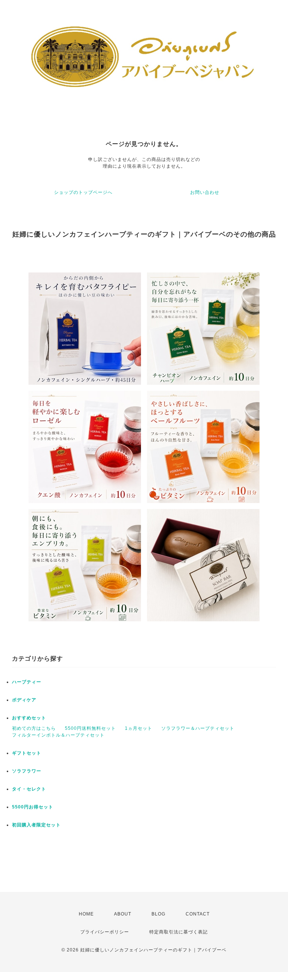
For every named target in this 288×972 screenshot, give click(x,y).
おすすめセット (29, 717)
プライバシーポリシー (104, 932)
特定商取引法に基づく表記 (178, 932)
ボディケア (24, 700)
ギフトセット (26, 753)
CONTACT (198, 914)
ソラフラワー (26, 771)
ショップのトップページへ (83, 192)
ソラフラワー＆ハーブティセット (197, 728)
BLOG (158, 914)
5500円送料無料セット (90, 728)
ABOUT (122, 914)
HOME (86, 914)
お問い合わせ (204, 192)
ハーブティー (26, 682)
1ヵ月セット (138, 728)
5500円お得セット (32, 807)
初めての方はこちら (34, 728)
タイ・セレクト (29, 789)
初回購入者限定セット (36, 825)
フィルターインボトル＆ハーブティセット (58, 735)
